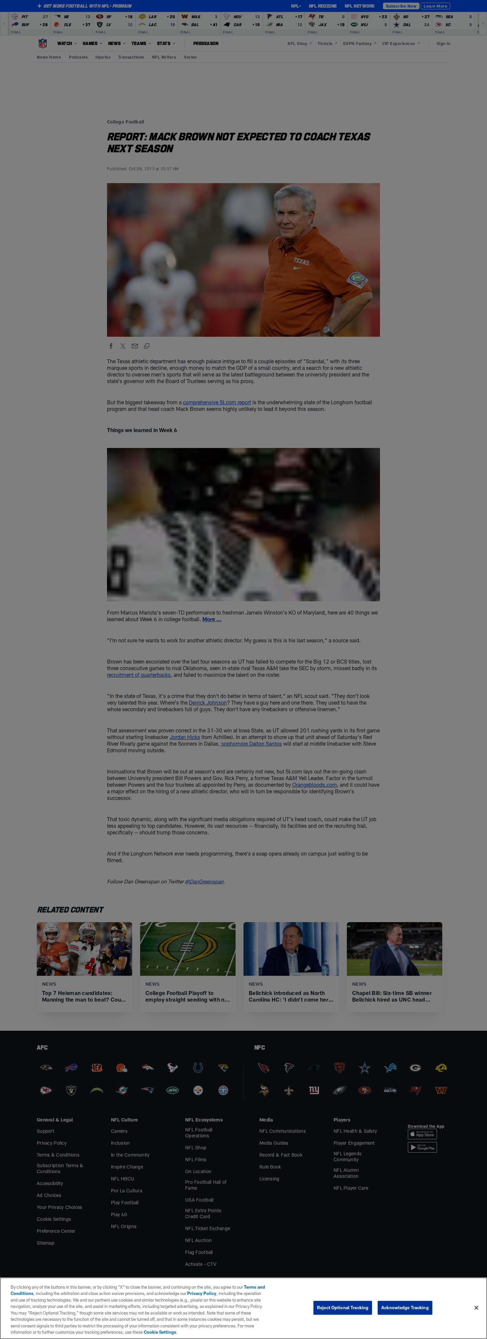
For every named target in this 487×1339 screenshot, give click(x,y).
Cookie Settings (160, 1332)
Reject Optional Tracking (342, 1307)
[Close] (476, 1307)
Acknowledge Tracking (405, 1307)
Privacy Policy (201, 1293)
